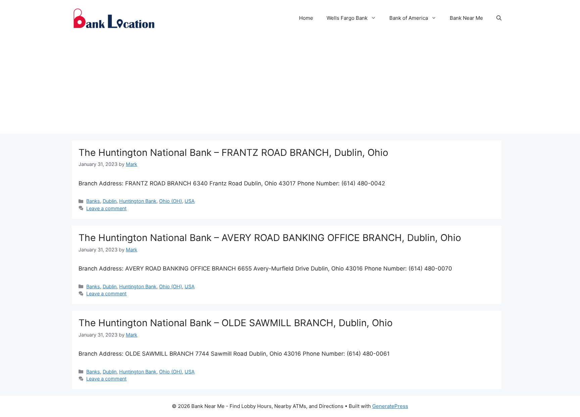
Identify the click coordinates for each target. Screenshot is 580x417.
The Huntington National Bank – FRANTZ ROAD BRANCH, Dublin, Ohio (233, 152)
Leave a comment (106, 208)
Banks (93, 201)
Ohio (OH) (170, 201)
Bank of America (408, 18)
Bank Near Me (466, 18)
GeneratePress (390, 406)
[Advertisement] (290, 87)
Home (306, 18)
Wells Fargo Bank (347, 18)
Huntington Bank (137, 201)
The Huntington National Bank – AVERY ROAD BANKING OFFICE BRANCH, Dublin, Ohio (270, 237)
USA (190, 201)
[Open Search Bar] (499, 18)
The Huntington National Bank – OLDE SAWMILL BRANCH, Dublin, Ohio (236, 323)
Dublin (109, 201)
